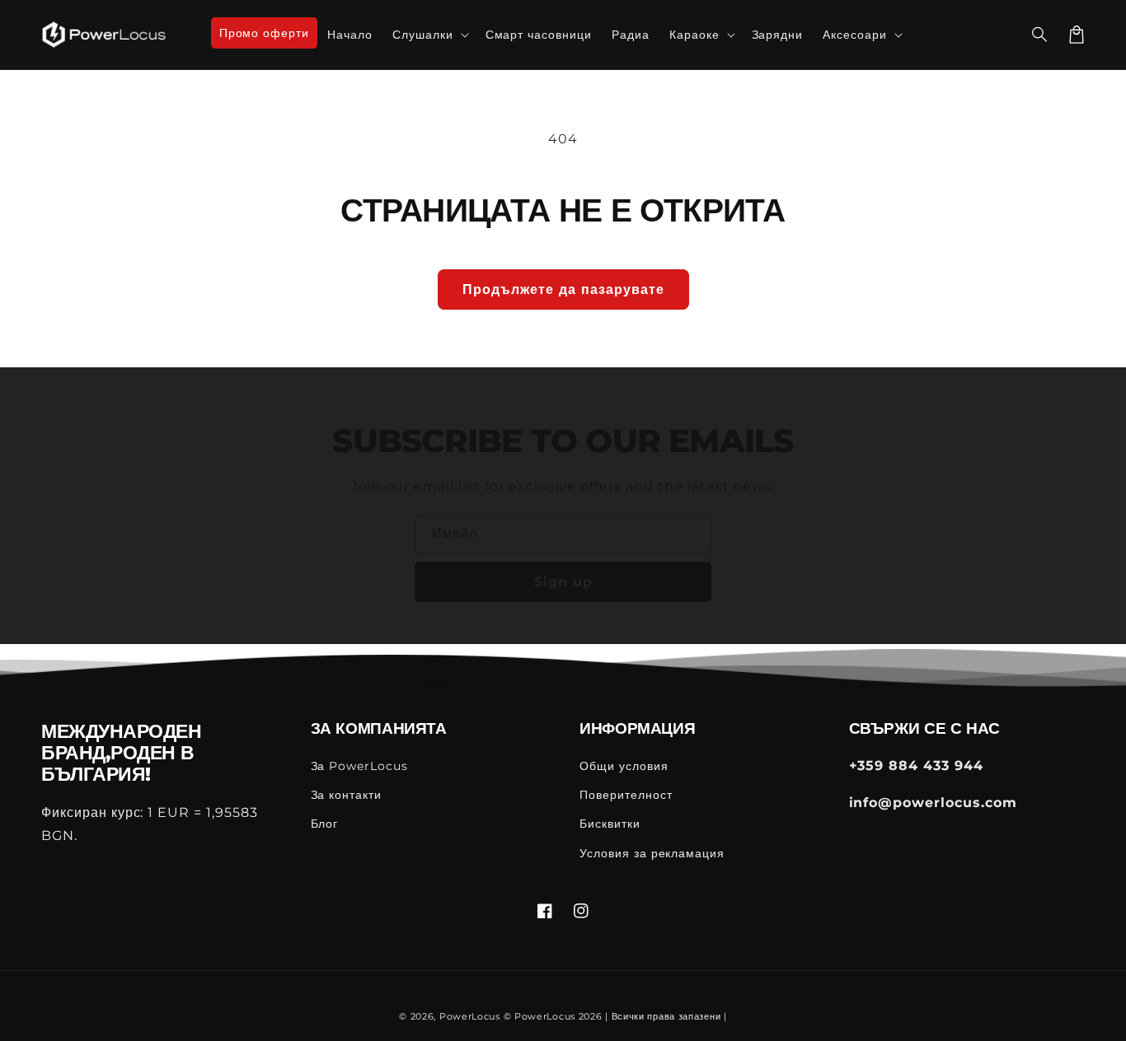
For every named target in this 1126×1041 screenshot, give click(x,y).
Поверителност (625, 794)
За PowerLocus (359, 766)
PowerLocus (469, 1016)
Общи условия (624, 766)
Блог (325, 823)
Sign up (563, 582)
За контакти (346, 794)
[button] (1040, 34)
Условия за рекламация (652, 853)
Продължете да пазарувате (563, 289)
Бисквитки (609, 823)
